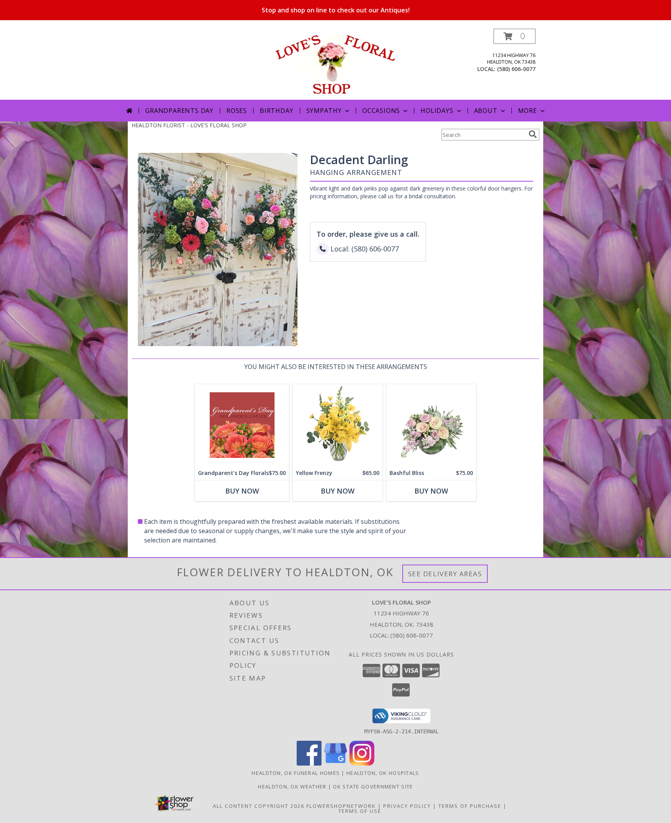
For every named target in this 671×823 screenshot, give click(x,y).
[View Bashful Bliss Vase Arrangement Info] (431, 425)
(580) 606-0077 (516, 69)
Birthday (276, 110)
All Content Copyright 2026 (258, 805)
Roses (236, 110)
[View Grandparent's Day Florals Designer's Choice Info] (242, 425)
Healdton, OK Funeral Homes (296, 772)
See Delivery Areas (445, 573)
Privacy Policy (407, 805)
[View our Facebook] (309, 763)
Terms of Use (359, 810)
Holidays (437, 110)
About (485, 110)
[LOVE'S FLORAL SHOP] (335, 64)
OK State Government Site (373, 786)
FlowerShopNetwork (341, 805)
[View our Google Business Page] (335, 763)
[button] (514, 36)
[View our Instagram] (361, 763)
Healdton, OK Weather (292, 786)
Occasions (381, 110)
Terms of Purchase (469, 805)
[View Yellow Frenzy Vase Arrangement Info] (337, 425)
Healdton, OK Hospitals (382, 772)
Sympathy (324, 110)
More (527, 110)
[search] (533, 134)
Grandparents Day (179, 110)
